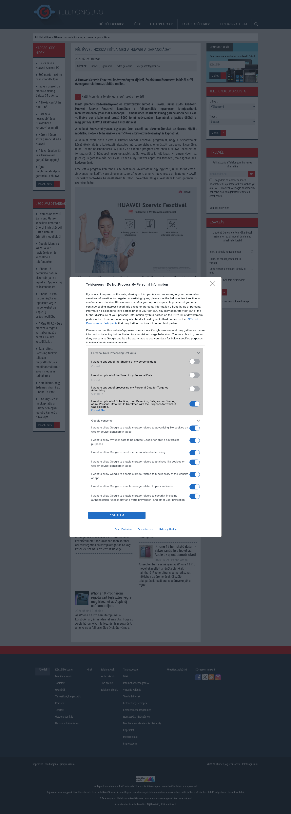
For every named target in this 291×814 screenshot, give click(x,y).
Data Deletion (123, 529)
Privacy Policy (168, 529)
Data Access (145, 529)
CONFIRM (117, 515)
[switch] (194, 361)
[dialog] (145, 407)
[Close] (214, 285)
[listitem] (145, 353)
